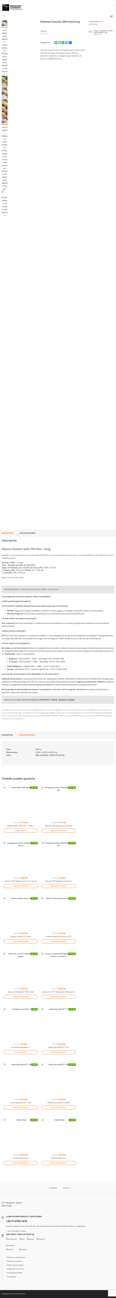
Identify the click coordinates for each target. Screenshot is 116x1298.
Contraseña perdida (14, 1273)
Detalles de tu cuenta (15, 1269)
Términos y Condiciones (16, 1257)
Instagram (53, 1188)
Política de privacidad (15, 1265)
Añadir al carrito (21, 831)
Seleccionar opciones (58, 831)
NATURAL (44, 755)
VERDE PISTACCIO (57, 755)
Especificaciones (27, 533)
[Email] (59, 42)
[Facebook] (56, 42)
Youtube (66, 1188)
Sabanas (43, 31)
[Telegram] (67, 42)
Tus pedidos (11, 1277)
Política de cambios (14, 1261)
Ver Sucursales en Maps (17, 1231)
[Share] (70, 42)
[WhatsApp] (63, 42)
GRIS (37, 755)
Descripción (7, 533)
